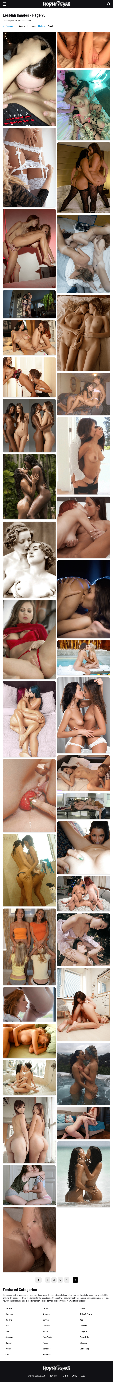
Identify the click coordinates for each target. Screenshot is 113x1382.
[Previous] (38, 1280)
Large (33, 26)
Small (50, 26)
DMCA (74, 1375)
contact (54, 1375)
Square (22, 26)
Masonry (9, 26)
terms (65, 1375)
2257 (83, 1375)
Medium (41, 26)
